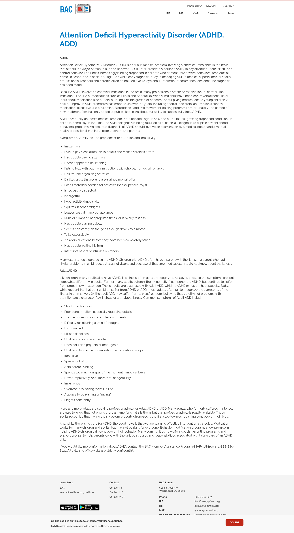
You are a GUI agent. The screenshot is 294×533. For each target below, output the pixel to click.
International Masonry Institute (77, 492)
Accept (234, 522)
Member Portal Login (201, 6)
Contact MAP (116, 496)
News (230, 13)
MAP (196, 13)
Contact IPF (116, 487)
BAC (62, 487)
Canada (213, 13)
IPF (168, 13)
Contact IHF (116, 492)
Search (229, 6)
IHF (181, 13)
